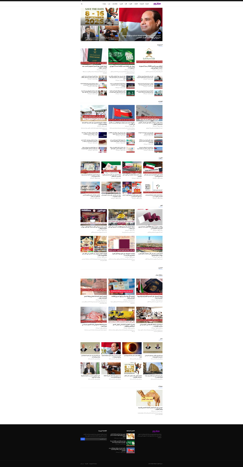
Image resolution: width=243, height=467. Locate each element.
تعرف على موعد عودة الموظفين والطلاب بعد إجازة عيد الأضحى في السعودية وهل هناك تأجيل (117, 77)
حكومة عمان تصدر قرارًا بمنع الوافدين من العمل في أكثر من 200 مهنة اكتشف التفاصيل (117, 449)
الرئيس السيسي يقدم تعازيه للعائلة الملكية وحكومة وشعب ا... (111, 356)
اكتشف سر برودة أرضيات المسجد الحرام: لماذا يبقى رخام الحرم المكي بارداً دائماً (145, 84)
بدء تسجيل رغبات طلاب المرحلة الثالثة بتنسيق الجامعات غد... (112, 376)
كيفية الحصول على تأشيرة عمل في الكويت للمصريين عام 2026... (111, 175)
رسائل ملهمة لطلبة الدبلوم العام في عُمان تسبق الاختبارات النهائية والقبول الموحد (117, 141)
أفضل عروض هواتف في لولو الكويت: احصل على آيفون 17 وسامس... (132, 195)
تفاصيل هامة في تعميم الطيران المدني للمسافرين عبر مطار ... (91, 195)
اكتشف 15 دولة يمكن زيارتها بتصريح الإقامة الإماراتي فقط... (123, 297)
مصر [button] (109, 3)
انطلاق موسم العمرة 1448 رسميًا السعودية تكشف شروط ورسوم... (151, 67)
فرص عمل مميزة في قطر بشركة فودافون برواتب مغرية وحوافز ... (94, 227)
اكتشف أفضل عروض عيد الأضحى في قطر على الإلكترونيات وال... (94, 254)
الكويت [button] (130, 3)
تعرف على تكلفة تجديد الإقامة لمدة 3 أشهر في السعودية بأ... (122, 67)
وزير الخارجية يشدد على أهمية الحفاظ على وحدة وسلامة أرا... (90, 356)
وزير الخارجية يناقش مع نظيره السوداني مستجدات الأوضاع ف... (154, 356)
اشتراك (82, 439)
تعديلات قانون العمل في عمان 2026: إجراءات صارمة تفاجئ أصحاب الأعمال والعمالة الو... (146, 141)
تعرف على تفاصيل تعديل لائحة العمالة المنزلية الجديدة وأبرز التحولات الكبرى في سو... (89, 84)
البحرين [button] (121, 3)
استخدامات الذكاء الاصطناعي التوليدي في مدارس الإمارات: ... (151, 325)
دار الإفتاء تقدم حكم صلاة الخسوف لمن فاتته (133, 356)
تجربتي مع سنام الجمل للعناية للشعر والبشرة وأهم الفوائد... (150, 408)
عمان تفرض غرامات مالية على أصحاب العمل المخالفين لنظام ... (150, 123)
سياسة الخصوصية (93, 463)
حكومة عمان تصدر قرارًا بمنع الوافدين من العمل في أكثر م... (122, 123)
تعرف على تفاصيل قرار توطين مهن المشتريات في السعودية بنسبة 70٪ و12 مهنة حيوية (89, 91)
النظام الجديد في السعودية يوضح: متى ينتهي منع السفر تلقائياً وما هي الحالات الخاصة (144, 91)
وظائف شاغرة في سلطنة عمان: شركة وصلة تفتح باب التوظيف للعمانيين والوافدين (90, 133)
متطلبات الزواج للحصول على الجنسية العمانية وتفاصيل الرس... (94, 123)
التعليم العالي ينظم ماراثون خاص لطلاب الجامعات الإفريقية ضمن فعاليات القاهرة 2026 (102, 22)
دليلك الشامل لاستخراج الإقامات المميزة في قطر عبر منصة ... (121, 227)
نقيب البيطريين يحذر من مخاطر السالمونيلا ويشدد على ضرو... (92, 38)
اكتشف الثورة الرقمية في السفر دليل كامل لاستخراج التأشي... (153, 175)
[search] (81, 4)
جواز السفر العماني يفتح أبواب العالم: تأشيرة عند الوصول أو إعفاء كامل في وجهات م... (89, 141)
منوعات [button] (104, 3)
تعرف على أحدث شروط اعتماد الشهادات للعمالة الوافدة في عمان (145, 133)
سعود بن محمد (160, 69)
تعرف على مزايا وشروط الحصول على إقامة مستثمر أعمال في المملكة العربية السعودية (145, 77)
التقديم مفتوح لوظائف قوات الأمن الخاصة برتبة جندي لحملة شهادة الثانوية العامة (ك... (117, 91)
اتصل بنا (86, 463)
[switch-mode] (81, 0)
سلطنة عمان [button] (115, 3)
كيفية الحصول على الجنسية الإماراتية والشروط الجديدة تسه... (150, 297)
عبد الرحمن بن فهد (159, 299)
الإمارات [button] (136, 3)
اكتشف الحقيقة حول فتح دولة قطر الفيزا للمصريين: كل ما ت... (123, 254)
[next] (160, 24)
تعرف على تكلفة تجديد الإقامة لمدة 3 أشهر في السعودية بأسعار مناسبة (117, 442)
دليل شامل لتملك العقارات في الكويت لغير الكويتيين (132, 175)
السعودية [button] (142, 3)
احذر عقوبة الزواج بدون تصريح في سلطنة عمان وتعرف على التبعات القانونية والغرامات (89, 148)
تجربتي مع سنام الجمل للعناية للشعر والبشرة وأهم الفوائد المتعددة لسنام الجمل (117, 435)
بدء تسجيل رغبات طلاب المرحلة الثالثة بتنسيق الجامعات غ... (109, 38)
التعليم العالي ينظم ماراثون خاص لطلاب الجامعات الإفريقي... (133, 376)
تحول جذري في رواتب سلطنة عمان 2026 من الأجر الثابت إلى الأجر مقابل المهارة (116, 133)
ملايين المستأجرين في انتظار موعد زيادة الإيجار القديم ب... (154, 376)
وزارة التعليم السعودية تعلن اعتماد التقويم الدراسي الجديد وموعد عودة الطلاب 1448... (89, 77)
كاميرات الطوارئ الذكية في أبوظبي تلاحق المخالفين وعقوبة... (124, 325)
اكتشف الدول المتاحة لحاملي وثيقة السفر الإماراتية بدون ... (95, 297)
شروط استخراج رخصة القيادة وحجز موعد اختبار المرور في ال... (90, 175)
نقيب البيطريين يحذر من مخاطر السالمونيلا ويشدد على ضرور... (90, 376)
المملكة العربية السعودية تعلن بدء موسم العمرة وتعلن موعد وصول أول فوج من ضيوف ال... (117, 85)
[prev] (121, 24)
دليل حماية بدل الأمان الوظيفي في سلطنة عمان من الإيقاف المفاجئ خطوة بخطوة (117, 148)
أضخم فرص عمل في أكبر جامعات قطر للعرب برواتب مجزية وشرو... (150, 254)
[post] (140, 24)
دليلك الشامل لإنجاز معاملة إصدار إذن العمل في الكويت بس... (154, 195)
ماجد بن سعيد (160, 126)
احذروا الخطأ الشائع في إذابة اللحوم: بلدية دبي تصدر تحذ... (94, 325)
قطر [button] (126, 3)
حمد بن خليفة (160, 230)
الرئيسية (147, 3)
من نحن (82, 463)
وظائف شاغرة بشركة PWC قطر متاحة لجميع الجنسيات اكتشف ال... (151, 227)
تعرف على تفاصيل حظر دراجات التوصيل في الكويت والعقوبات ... (111, 195)
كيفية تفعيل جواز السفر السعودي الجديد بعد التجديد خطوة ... (94, 67)
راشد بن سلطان (160, 178)
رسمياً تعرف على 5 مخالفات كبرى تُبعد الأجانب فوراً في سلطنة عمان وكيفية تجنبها (145, 148)
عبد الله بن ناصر (160, 358)
